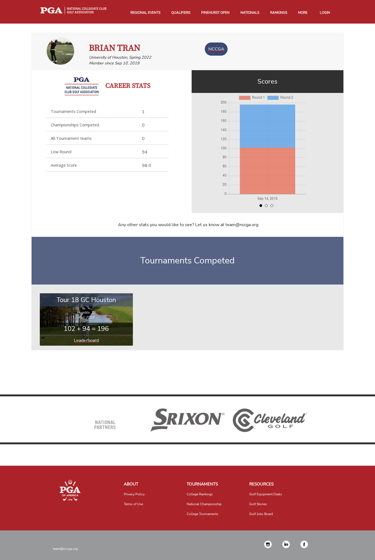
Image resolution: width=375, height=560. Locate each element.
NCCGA (216, 49)
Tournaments (202, 484)
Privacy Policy (134, 494)
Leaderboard (86, 340)
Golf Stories (258, 504)
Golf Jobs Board (261, 514)
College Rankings (200, 494)
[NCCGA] (70, 490)
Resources (261, 484)
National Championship (204, 504)
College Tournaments (202, 514)
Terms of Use (133, 504)
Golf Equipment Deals (265, 494)
